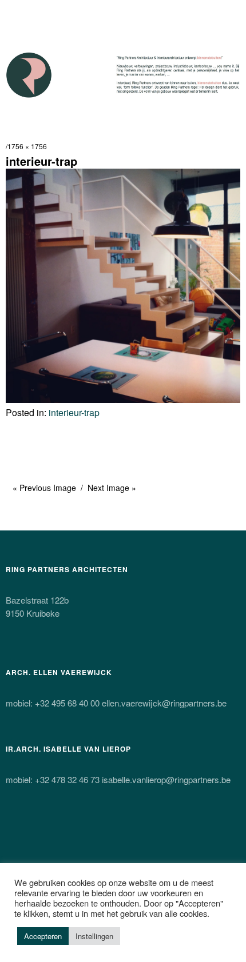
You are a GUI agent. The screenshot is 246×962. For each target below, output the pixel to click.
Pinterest (106, 835)
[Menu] (20, 14)
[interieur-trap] (123, 399)
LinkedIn (136, 835)
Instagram (76, 835)
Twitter (15, 835)
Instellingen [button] (94, 936)
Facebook (45, 835)
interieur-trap (74, 412)
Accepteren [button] (43, 936)
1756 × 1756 (27, 146)
